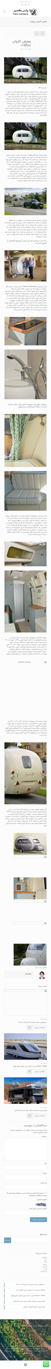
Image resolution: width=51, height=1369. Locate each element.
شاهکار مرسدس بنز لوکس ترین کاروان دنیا (30, 1290)
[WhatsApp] (29, 5)
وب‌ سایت (43, 1183)
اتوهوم (44, 1257)
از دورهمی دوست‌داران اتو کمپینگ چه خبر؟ (32, 1022)
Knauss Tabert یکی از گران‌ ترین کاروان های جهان (30, 1066)
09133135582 (24, 2)
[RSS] (22, 5)
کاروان (45, 1267)
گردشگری (44, 1271)
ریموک (45, 1264)
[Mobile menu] (4, 12)
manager (28, 974)
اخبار (45, 1260)
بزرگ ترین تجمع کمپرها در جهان (34, 1307)
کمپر (45, 1269)
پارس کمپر (38, 967)
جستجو (43, 1234)
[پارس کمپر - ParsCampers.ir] (25, 11)
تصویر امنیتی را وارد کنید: (38, 1209)
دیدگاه (44, 1137)
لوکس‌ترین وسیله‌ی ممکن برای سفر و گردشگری (31, 1110)
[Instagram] (25, 5)
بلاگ (45, 1262)
